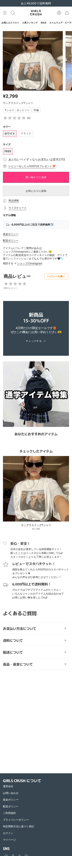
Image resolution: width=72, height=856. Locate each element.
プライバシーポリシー (16, 819)
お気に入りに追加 (36, 190)
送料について (13, 640)
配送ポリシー (10, 240)
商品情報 (13, 200)
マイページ (9, 839)
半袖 (36, 110)
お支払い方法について (19, 628)
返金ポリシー (10, 234)
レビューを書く (56, 276)
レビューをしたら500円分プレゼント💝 (31, 166)
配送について (13, 652)
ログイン (8, 833)
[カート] (67, 12)
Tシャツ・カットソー (17, 110)
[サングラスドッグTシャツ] (36, 489)
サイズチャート (17, 207)
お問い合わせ (10, 793)
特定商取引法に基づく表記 (18, 826)
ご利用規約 (9, 812)
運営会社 (8, 786)
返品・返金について (18, 664)
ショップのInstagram (29, 263)
